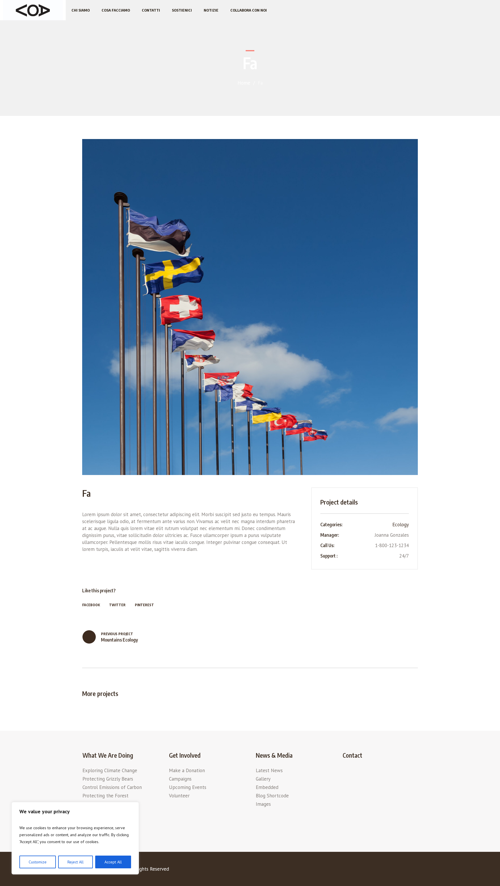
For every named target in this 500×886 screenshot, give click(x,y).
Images (263, 804)
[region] (75, 838)
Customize (38, 862)
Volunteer (179, 795)
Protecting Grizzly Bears (107, 779)
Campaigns (180, 779)
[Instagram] (413, 870)
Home (244, 83)
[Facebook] (377, 870)
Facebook (91, 605)
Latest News (269, 770)
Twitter (117, 605)
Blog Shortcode (272, 795)
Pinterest (144, 605)
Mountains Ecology (119, 640)
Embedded (267, 787)
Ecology (400, 524)
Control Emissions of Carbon (112, 787)
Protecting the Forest (105, 795)
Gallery (263, 779)
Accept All (113, 862)
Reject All (75, 862)
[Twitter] (389, 870)
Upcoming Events (187, 787)
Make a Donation (187, 770)
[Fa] (250, 307)
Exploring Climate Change (109, 770)
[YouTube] (401, 870)
